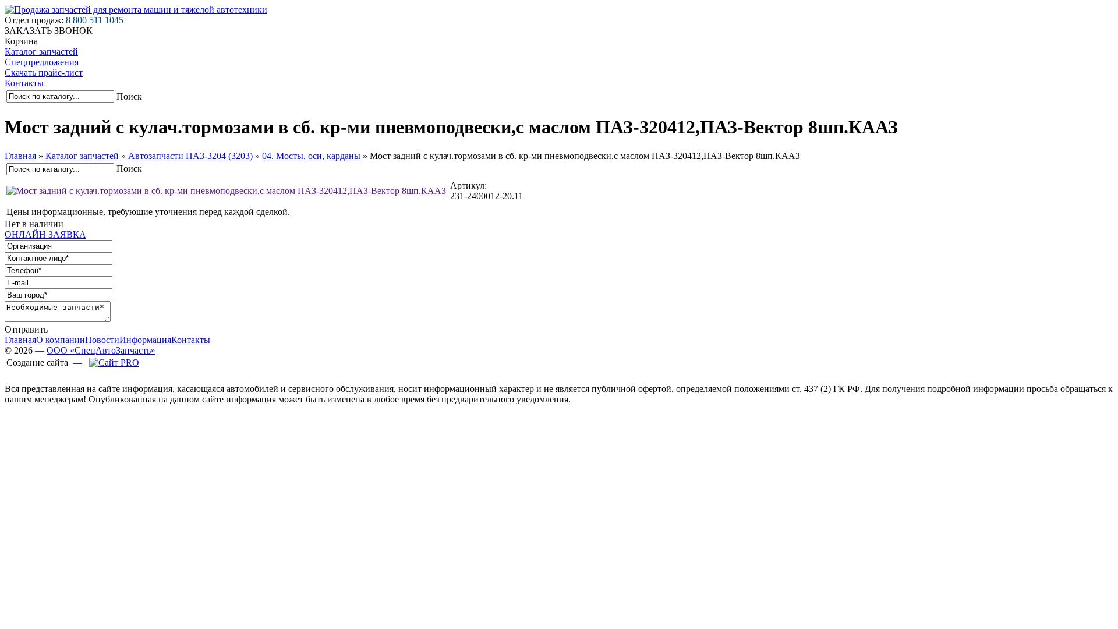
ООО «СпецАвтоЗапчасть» (101, 350)
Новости (102, 340)
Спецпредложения (42, 62)
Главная (20, 156)
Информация (145, 340)
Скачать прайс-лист (44, 72)
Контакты (24, 83)
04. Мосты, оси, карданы (311, 156)
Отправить (26, 329)
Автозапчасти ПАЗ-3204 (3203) (190, 156)
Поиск (129, 96)
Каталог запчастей (41, 51)
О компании (60, 340)
